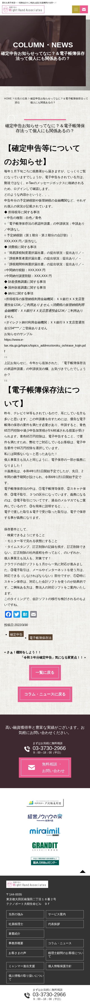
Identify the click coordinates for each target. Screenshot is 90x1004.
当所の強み (16, 914)
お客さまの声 (17, 953)
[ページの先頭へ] (82, 871)
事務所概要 (16, 943)
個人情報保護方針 (60, 966)
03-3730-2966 (49, 994)
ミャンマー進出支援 (22, 966)
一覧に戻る (45, 672)
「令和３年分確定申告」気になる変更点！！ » (53, 657)
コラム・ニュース (60, 943)
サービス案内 (57, 914)
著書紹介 (14, 933)
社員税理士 (16, 924)
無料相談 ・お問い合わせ (53, 767)
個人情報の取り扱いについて (26, 977)
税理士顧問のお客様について (65, 954)
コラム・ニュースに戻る (45, 694)
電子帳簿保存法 (40, 638)
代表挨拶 (54, 924)
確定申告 (16, 634)
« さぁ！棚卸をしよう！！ (22, 652)
